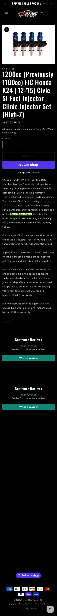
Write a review (28, 358)
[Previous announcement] (5, 3)
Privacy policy (41, 604)
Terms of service (30, 609)
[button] (6, 13)
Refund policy (25, 604)
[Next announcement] (51, 3)
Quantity (6, 138)
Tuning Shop (27, 600)
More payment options (28, 172)
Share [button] (9, 322)
